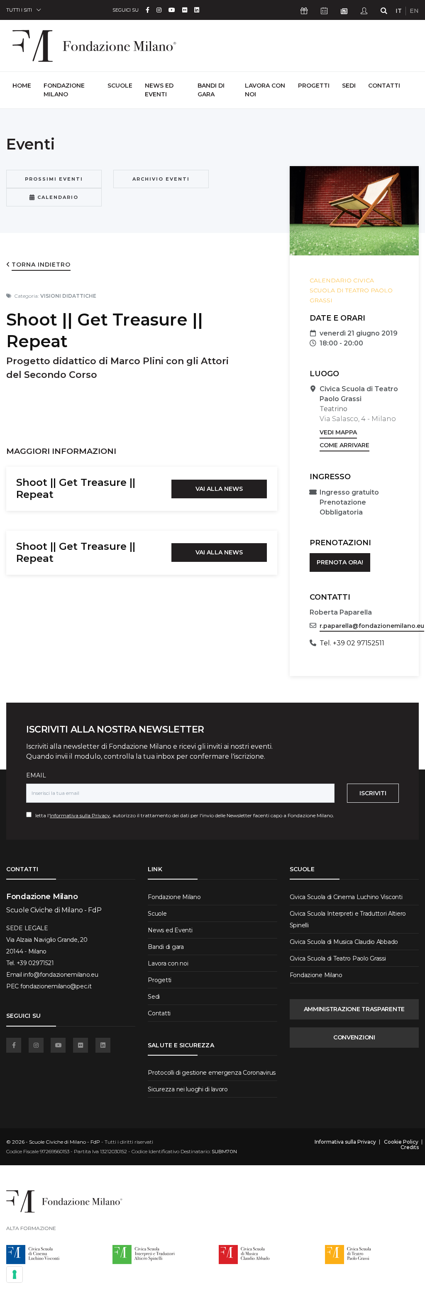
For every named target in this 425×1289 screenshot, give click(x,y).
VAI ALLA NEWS (219, 489)
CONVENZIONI (354, 1037)
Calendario (56, 197)
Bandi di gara (211, 90)
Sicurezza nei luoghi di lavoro (188, 1089)
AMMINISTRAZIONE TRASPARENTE (354, 1009)
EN (414, 11)
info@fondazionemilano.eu (60, 974)
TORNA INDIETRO (41, 264)
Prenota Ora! (340, 562)
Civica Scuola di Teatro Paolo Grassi (338, 958)
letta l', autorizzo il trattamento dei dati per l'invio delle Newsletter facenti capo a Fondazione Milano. (183, 815)
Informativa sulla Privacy (80, 815)
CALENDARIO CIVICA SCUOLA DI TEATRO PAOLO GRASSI (351, 290)
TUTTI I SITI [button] (19, 10)
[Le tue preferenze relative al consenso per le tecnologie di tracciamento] (14, 1274)
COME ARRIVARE (344, 445)
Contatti (384, 85)
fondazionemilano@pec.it (56, 986)
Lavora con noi (265, 90)
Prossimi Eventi (54, 179)
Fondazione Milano (64, 90)
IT (399, 11)
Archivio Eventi (161, 179)
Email (36, 775)
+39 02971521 (35, 963)
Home (21, 85)
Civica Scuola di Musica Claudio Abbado (344, 942)
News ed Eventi (159, 90)
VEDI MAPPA (338, 432)
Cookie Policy (401, 1142)
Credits (410, 1147)
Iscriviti (372, 793)
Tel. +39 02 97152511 (352, 643)
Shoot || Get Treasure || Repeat (75, 488)
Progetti (314, 85)
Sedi (349, 85)
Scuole (119, 85)
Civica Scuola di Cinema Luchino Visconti (346, 897)
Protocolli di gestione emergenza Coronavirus (212, 1072)
